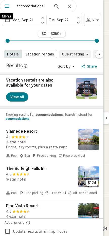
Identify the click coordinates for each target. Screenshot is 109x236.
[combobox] (32, 6)
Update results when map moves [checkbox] (36, 231)
